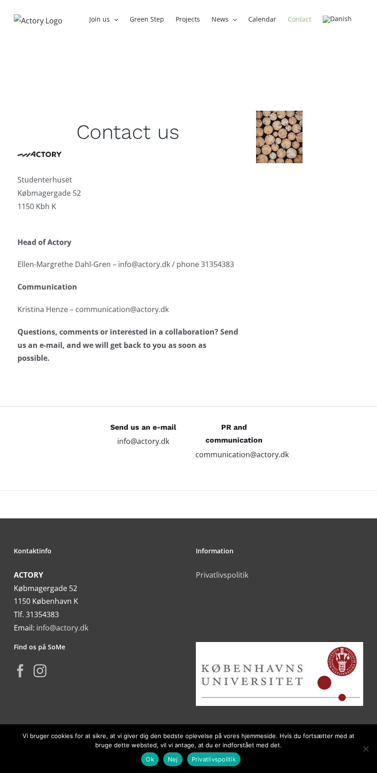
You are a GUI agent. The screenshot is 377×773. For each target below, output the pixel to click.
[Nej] (365, 748)
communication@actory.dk (242, 454)
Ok (150, 759)
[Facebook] (20, 671)
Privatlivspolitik (222, 575)
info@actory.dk (143, 441)
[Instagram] (40, 671)
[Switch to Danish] (337, 19)
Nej (173, 759)
